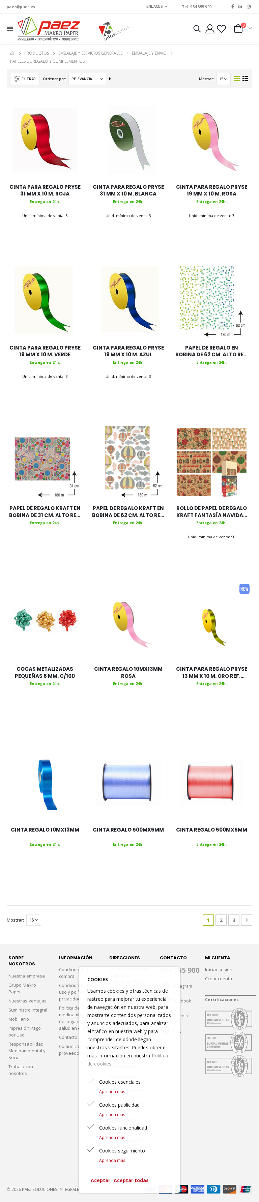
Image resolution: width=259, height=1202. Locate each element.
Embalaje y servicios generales (90, 53)
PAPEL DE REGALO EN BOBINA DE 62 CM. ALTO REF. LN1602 (211, 351)
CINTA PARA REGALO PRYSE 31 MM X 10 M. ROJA (45, 190)
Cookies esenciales (120, 1082)
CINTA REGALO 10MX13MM (45, 830)
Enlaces (154, 6)
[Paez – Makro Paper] (49, 28)
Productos (36, 53)
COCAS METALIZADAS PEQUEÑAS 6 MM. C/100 (45, 672)
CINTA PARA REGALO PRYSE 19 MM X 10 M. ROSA (211, 190)
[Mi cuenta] (210, 28)
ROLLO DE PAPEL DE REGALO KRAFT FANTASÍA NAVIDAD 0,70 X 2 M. (211, 512)
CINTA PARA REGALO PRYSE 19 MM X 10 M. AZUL (128, 351)
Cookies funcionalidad (123, 1127)
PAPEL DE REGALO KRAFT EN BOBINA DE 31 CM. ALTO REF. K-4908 (45, 512)
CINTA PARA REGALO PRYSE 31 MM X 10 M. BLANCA (128, 190)
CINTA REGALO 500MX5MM (128, 830)
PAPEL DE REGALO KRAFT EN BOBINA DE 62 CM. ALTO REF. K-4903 (128, 512)
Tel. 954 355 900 (196, 6)
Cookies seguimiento (122, 1150)
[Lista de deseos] (221, 28)
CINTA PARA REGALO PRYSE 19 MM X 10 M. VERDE (45, 351)
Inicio (12, 53)
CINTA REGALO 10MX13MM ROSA (128, 672)
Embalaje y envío (149, 53)
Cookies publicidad (119, 1105)
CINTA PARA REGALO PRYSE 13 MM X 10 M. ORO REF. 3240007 (211, 673)
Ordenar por (54, 78)
